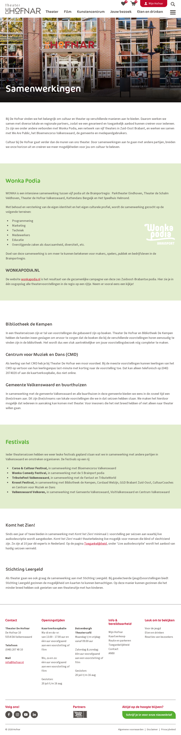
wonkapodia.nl (30, 279)
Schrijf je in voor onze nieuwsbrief (149, 715)
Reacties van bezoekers (159, 637)
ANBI (112, 653)
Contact (113, 649)
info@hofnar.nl (14, 662)
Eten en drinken (154, 633)
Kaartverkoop (117, 636)
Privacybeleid (168, 729)
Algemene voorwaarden (131, 729)
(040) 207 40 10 (14, 650)
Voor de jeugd (153, 628)
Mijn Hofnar (116, 632)
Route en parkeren (120, 641)
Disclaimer (152, 729)
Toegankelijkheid (95, 543)
